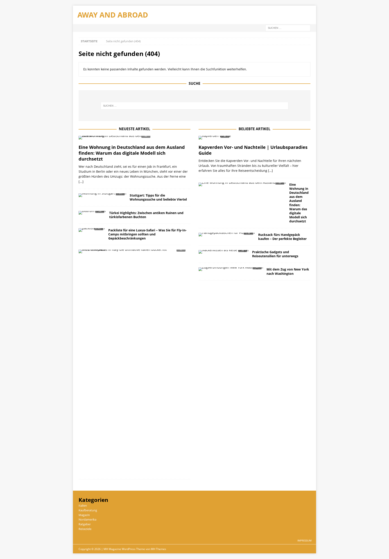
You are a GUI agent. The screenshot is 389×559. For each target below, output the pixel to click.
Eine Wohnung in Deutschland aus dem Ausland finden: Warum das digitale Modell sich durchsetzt (132, 153)
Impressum (304, 540)
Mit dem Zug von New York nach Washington (288, 271)
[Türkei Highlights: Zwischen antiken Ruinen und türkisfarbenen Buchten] (92, 214)
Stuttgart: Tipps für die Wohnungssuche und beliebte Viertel (158, 197)
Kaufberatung (88, 510)
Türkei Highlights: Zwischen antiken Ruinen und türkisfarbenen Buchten (146, 215)
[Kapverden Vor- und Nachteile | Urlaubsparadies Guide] (254, 139)
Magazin (84, 515)
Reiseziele (85, 529)
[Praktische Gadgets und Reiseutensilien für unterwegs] (224, 253)
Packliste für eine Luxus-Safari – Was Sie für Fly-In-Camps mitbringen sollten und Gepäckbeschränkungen (147, 234)
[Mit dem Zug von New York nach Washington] (231, 270)
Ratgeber (85, 524)
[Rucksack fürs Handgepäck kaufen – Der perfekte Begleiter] (227, 236)
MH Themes (158, 549)
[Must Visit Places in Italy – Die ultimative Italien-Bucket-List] (133, 253)
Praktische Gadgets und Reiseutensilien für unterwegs (275, 254)
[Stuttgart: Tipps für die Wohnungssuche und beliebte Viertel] (102, 196)
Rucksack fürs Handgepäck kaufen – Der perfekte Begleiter (282, 237)
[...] (81, 181)
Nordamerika (87, 519)
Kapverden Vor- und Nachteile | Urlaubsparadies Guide (253, 150)
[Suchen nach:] (287, 27)
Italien (83, 505)
